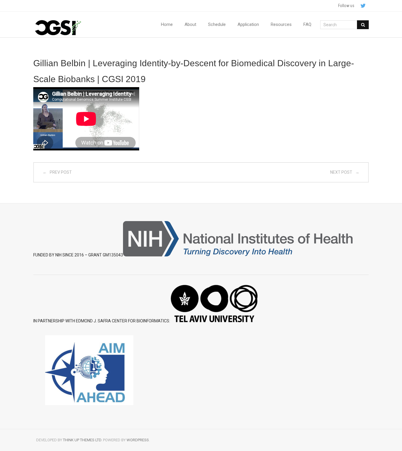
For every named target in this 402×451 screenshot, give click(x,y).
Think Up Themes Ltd (82, 440)
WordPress (138, 440)
